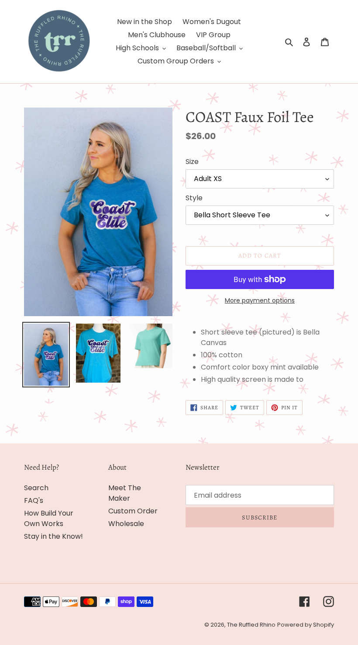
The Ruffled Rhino (251, 625)
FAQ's (33, 500)
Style (194, 198)
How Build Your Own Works (48, 518)
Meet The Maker (124, 493)
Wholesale (126, 524)
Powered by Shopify (305, 625)
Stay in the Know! (53, 536)
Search (36, 488)
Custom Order (133, 511)
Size (192, 162)
